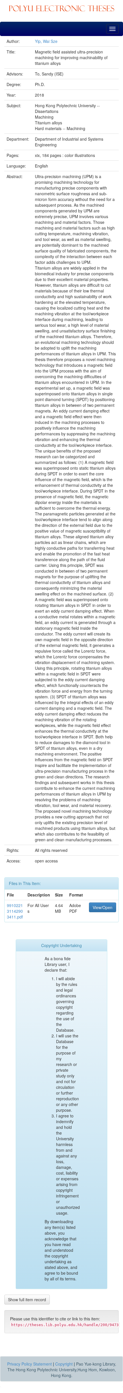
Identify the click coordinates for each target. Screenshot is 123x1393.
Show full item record (27, 1299)
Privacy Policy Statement (29, 1364)
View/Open (102, 907)
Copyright (64, 1364)
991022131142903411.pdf (15, 911)
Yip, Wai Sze (46, 41)
